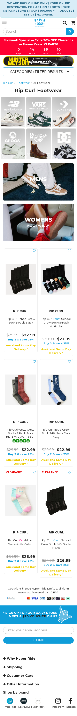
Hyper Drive (23, 706)
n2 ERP (54, 592)
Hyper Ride (9, 706)
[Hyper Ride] (35, 23)
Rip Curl (8, 82)
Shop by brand (16, 692)
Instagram (58, 706)
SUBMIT (39, 640)
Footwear (23, 82)
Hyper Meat (38, 706)
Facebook (70, 706)
